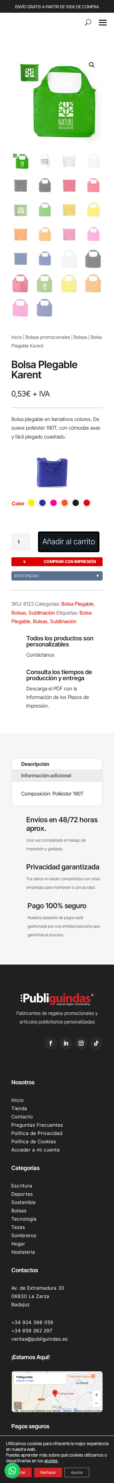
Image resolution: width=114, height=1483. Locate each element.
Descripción (35, 764)
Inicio (16, 337)
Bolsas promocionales (48, 337)
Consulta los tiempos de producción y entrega (59, 675)
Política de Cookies (33, 1141)
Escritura (21, 1186)
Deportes (22, 1194)
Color (18, 503)
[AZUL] (42, 503)
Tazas (18, 1227)
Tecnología (24, 1219)
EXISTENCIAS (57, 575)
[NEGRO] (75, 503)
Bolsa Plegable (77, 604)
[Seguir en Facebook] (50, 1043)
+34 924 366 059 (32, 1322)
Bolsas (80, 337)
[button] (92, 65)
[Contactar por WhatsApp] (12, 1471)
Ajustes (77, 1472)
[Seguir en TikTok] (96, 1043)
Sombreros (23, 1235)
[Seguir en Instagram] (81, 1043)
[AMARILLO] (31, 503)
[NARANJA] (64, 503)
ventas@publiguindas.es (39, 1339)
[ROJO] (87, 503)
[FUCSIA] (53, 503)
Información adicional (46, 775)
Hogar (18, 1244)
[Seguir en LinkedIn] (66, 1043)
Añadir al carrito (68, 541)
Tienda (19, 1108)
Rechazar (48, 1472)
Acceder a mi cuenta (35, 1150)
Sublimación (41, 613)
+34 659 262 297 (32, 1331)
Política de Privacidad (36, 1133)
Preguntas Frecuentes (37, 1125)
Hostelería (23, 1252)
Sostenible (23, 1202)
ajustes (51, 1460)
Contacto (22, 1117)
